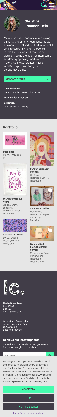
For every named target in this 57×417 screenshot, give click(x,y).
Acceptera (28, 389)
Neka (28, 397)
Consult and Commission (15, 321)
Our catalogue (10, 326)
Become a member (12, 329)
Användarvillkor (35, 413)
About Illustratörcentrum (15, 324)
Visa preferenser (29, 406)
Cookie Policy (19, 413)
